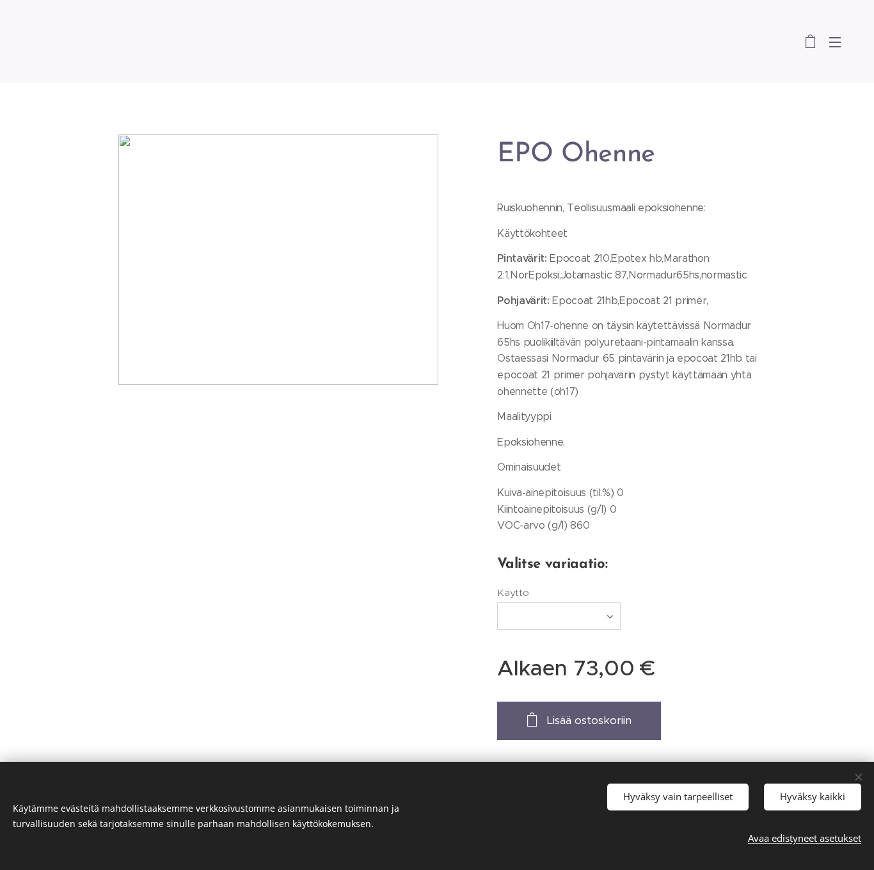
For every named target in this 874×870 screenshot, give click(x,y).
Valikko (838, 41)
